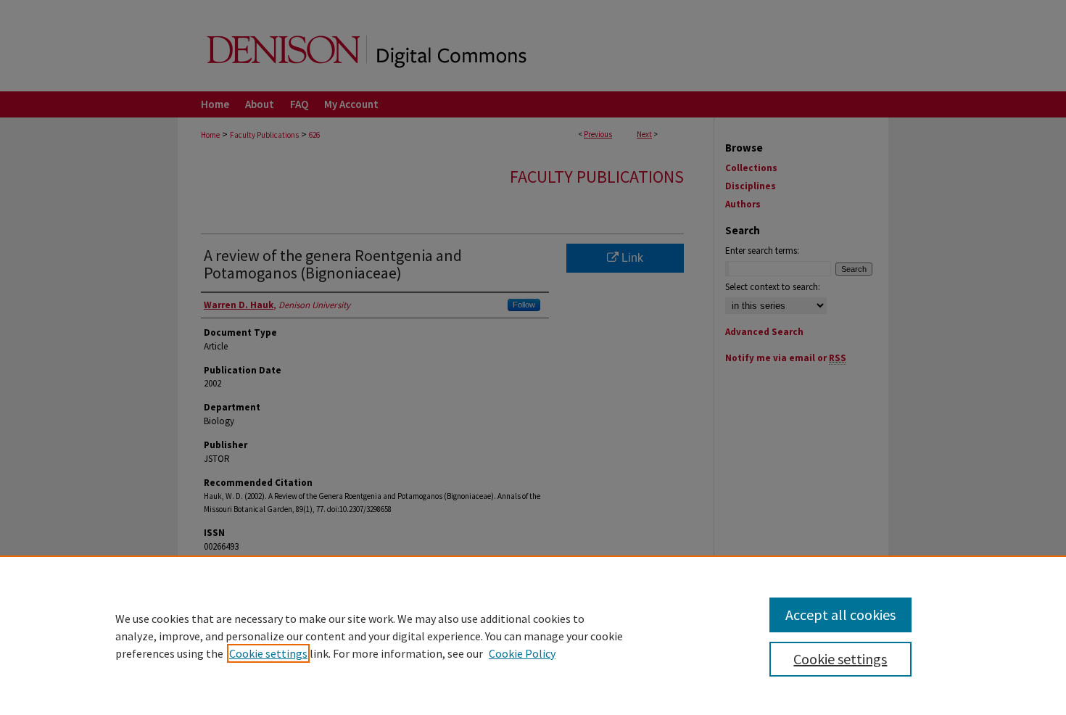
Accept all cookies (840, 615)
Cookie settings (268, 653)
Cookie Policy (522, 653)
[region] (533, 635)
